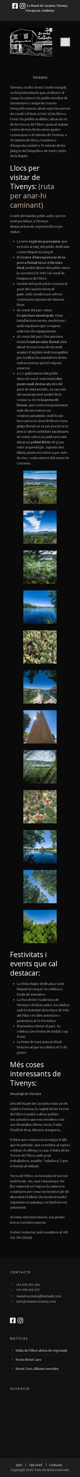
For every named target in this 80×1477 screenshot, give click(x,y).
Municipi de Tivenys (25, 1094)
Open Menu (65, 42)
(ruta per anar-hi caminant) (32, 195)
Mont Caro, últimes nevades (37, 1369)
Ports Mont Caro (28, 1360)
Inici (19, 1465)
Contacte (55, 1465)
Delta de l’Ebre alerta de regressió (41, 1351)
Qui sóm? (36, 1465)
